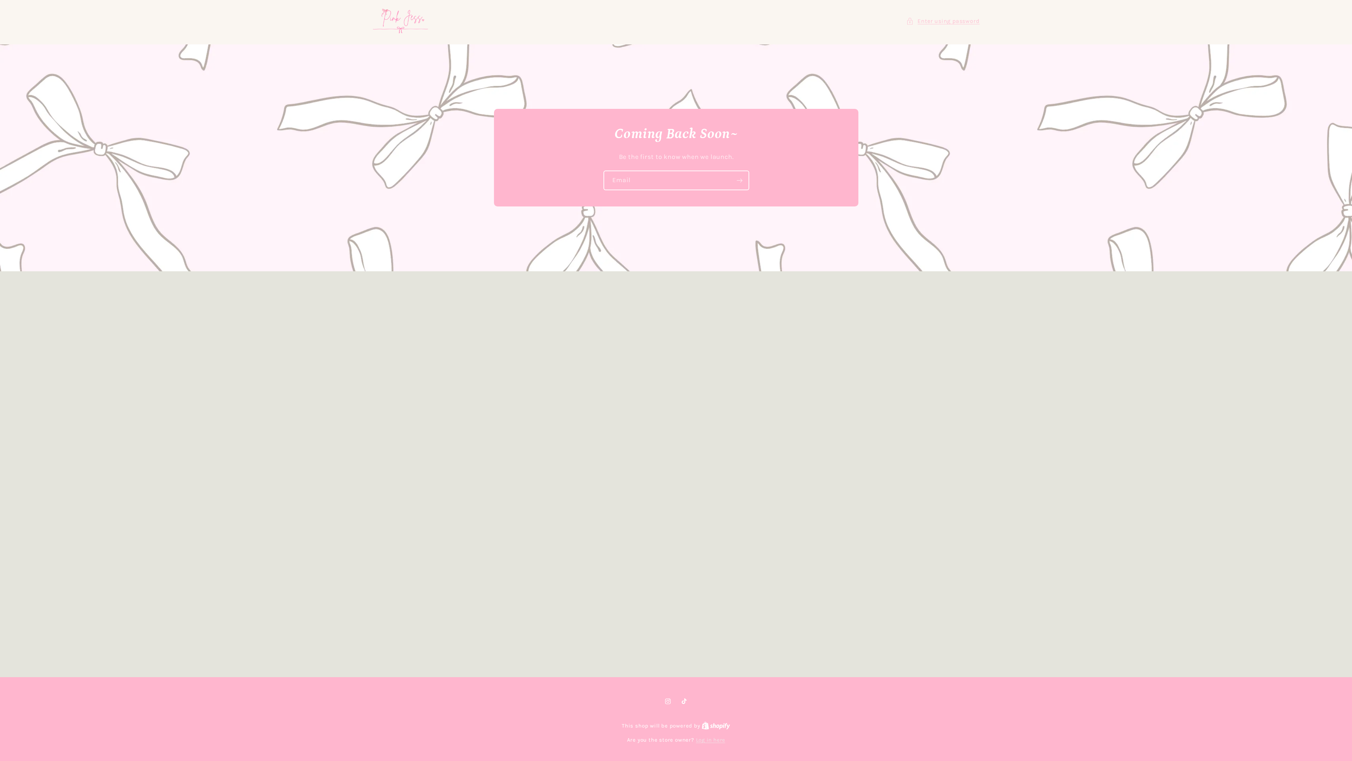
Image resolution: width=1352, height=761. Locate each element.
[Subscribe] (739, 181)
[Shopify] (716, 726)
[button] (942, 21)
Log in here (710, 740)
